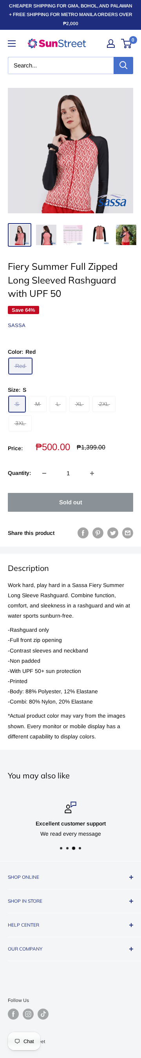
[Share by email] (127, 532)
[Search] (123, 65)
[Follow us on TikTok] (43, 1014)
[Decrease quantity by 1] (44, 473)
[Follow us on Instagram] (28, 1014)
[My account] (111, 43)
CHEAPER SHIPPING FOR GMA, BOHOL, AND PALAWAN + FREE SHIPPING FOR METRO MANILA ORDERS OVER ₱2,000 (70, 14)
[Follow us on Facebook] (13, 1014)
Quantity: (19, 473)
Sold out (70, 502)
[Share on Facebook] (83, 532)
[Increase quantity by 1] (92, 473)
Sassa (16, 325)
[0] (127, 43)
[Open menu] (12, 43)
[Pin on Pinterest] (97, 532)
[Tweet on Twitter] (112, 532)
